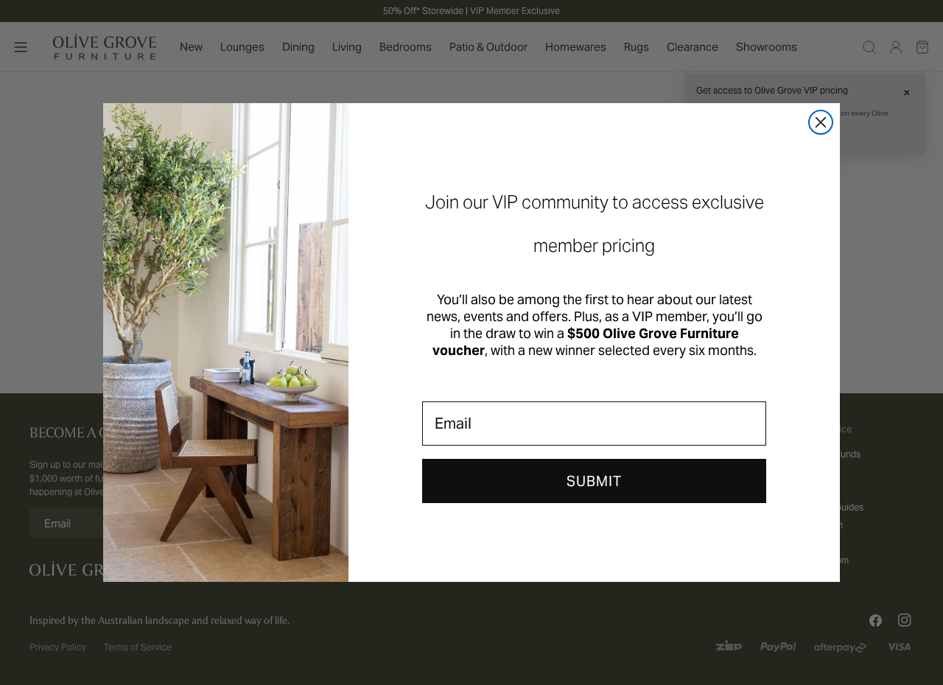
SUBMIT (594, 481)
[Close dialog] (820, 122)
